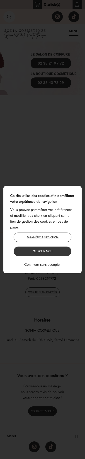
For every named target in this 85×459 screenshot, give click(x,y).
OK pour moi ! (42, 251)
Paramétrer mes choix (42, 237)
